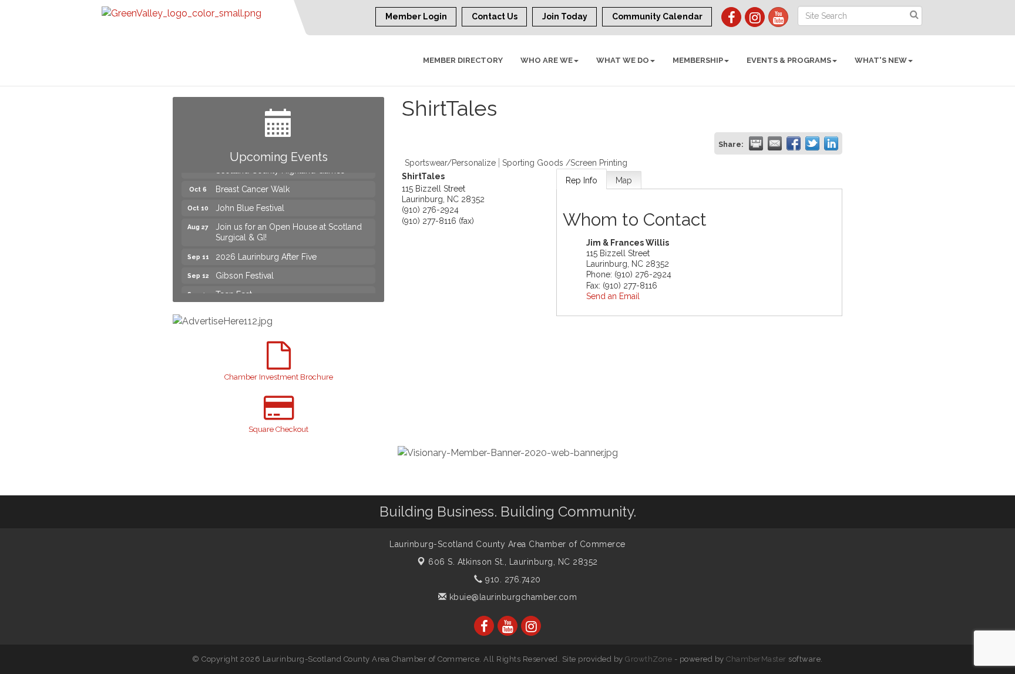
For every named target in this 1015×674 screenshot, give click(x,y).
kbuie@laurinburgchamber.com (511, 597)
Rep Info (581, 180)
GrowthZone (648, 659)
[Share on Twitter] (812, 143)
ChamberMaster (756, 659)
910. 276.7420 (512, 579)
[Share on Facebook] (794, 143)
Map (624, 180)
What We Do (622, 60)
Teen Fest (234, 289)
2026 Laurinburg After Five (266, 251)
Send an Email (613, 296)
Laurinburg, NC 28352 (513, 561)
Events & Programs (789, 60)
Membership (698, 60)
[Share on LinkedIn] (831, 143)
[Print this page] (756, 143)
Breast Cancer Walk (253, 184)
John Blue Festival (250, 202)
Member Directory (463, 60)
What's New (881, 60)
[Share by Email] (775, 143)
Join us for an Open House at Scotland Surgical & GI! (289, 227)
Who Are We (546, 60)
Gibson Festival (245, 270)
